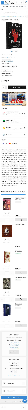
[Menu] (2, 2)
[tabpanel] (14, 35)
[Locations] (16, 2)
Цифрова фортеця (20, 277)
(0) (7, 57)
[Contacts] (21, 2)
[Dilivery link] (24, 113)
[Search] (3, 12)
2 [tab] (12, 51)
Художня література (11, 16)
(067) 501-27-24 (15, 342)
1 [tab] (11, 51)
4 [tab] (15, 51)
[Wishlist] (9, 213)
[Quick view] (5, 213)
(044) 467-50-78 (14, 344)
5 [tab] (16, 51)
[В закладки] (24, 407)
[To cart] (21, 219)
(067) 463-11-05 (15, 345)
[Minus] (6, 88)
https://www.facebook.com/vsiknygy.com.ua (11, 371)
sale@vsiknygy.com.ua (14, 375)
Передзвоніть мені (14, 347)
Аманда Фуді (9, 61)
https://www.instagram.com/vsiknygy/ (15, 371)
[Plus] (6, 86)
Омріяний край (19, 224)
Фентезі (19, 16)
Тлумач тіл (18, 251)
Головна (3, 16)
